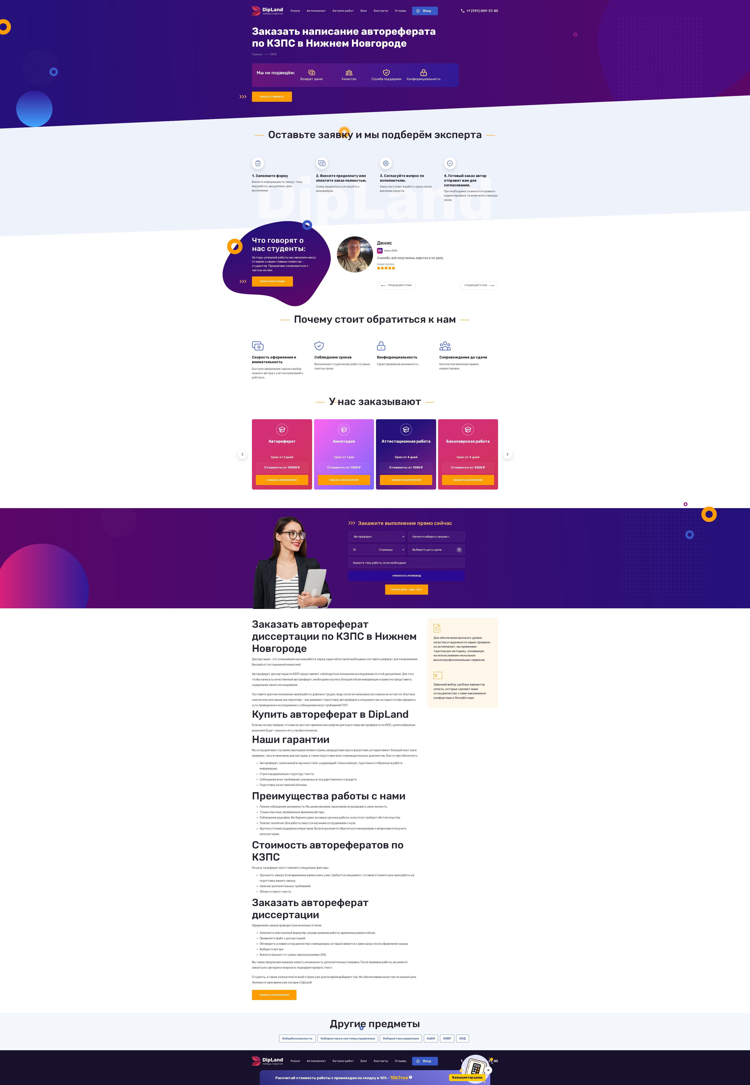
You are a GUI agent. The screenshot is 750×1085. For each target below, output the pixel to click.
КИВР (447, 1038)
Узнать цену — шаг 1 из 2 (406, 589)
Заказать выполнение (282, 480)
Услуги (295, 11)
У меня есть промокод (406, 576)
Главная (257, 54)
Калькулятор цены (467, 1077)
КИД (462, 1038)
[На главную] (267, 11)
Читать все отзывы (272, 281)
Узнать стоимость (272, 97)
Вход (427, 11)
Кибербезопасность (297, 1038)
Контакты (381, 11)
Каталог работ (343, 11)
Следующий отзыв (475, 285)
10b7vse (399, 1078)
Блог (364, 11)
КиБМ (431, 1038)
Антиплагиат (316, 11)
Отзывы (400, 11)
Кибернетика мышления (401, 1038)
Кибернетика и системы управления (348, 1038)
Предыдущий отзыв (400, 285)
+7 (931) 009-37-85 (482, 11)
